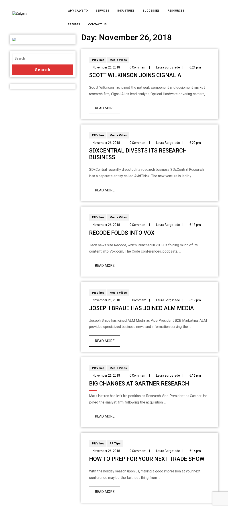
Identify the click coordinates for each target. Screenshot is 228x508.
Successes (151, 10)
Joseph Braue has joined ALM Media (141, 308)
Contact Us (97, 24)
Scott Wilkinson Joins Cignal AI (136, 75)
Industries (125, 10)
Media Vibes (118, 60)
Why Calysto (78, 10)
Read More (101, 106)
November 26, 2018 (106, 67)
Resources (176, 10)
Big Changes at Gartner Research (139, 383)
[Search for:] (42, 59)
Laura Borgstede (168, 67)
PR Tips (115, 443)
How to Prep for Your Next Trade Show (146, 459)
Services (102, 10)
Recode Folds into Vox (122, 233)
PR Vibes (74, 24)
